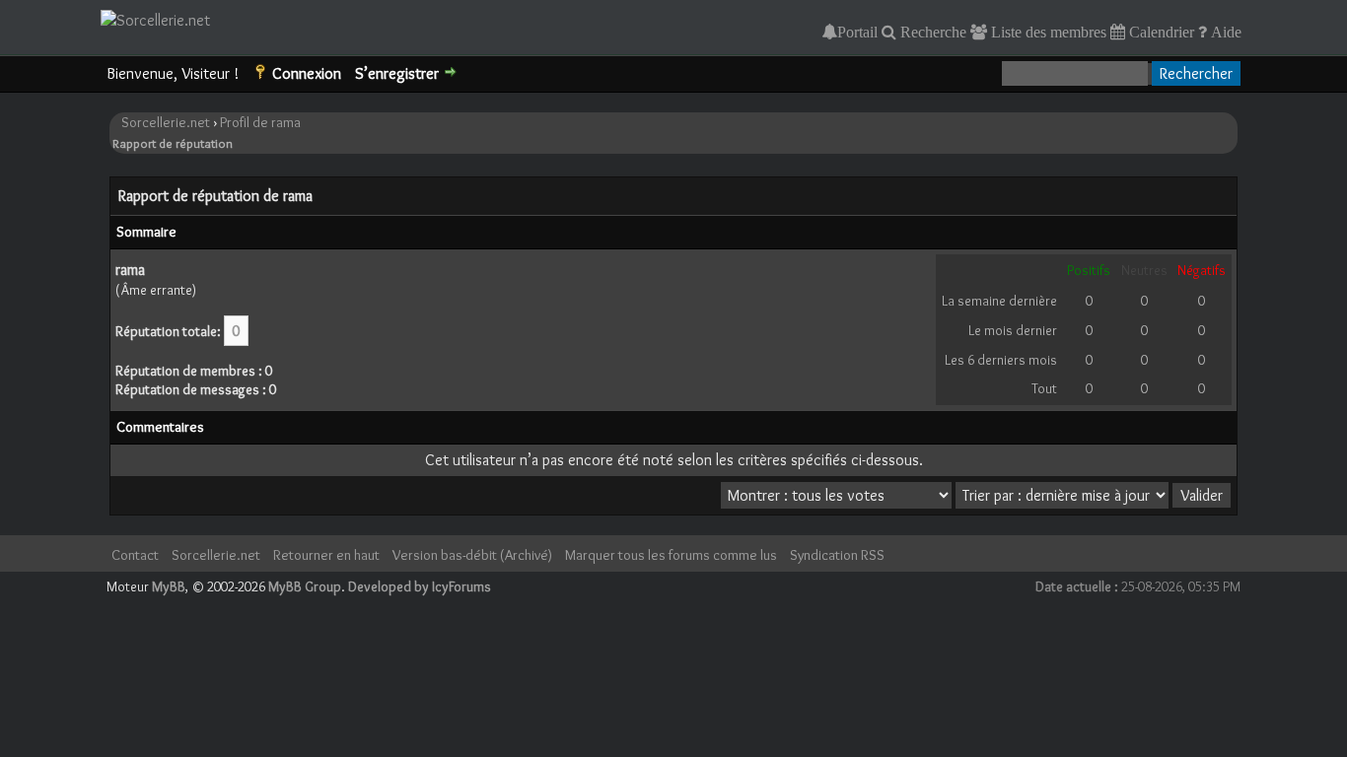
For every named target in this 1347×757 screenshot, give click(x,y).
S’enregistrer (397, 73)
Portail (857, 31)
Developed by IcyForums (419, 586)
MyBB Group (304, 586)
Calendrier (1159, 31)
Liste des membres (1046, 31)
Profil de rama (260, 122)
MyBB (168, 586)
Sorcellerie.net (165, 122)
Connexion (306, 73)
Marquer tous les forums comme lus (671, 555)
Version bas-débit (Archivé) (472, 555)
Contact (135, 555)
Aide (1224, 31)
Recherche (931, 31)
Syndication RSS (837, 555)
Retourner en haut (326, 555)
